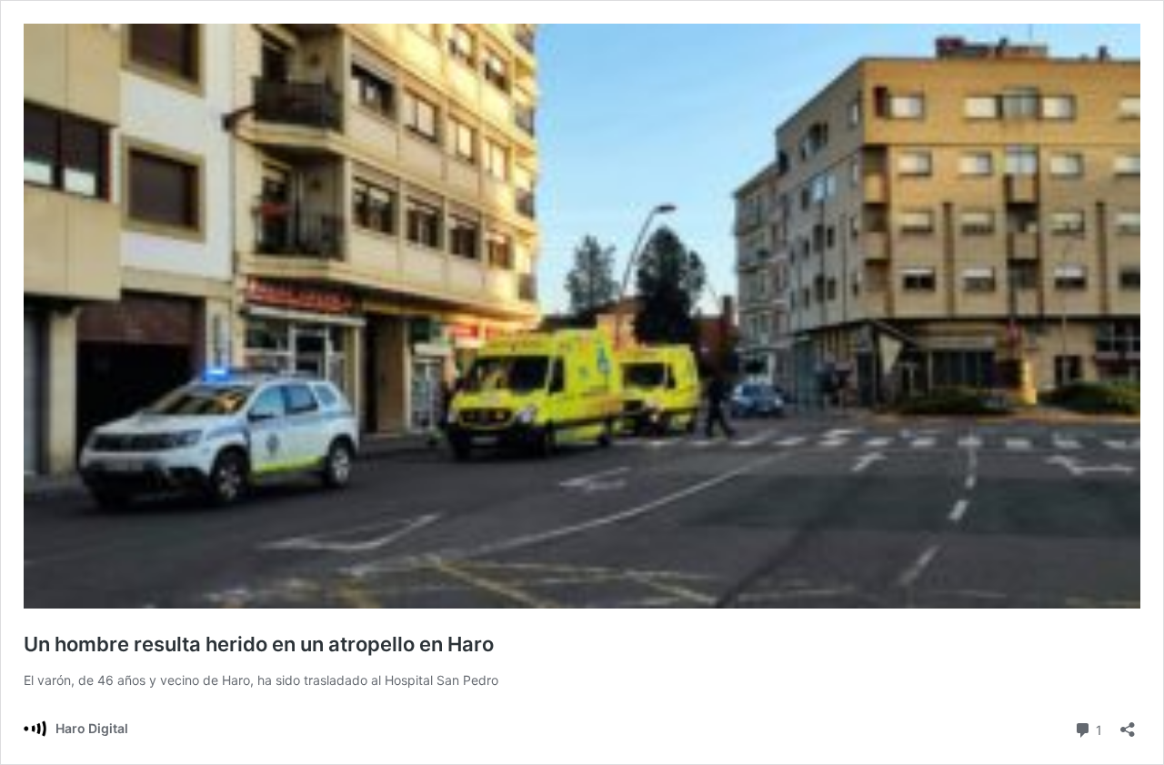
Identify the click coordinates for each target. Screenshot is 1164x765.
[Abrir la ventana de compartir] (1127, 724)
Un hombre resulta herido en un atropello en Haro (259, 644)
